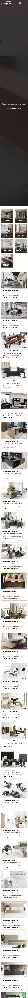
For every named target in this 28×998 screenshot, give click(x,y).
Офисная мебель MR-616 (10, 741)
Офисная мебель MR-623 (10, 950)
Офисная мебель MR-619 (10, 830)
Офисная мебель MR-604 (10, 381)
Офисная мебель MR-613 (10, 651)
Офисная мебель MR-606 (10, 441)
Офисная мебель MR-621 (10, 890)
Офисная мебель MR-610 (10, 561)
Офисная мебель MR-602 (10, 320)
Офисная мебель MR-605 (10, 411)
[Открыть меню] (25, 3)
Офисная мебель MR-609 (10, 531)
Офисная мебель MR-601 (10, 290)
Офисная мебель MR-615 (10, 711)
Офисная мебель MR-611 (10, 591)
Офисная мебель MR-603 (10, 351)
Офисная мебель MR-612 (10, 621)
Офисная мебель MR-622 (10, 920)
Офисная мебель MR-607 (10, 471)
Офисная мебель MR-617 (10, 770)
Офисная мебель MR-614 (10, 681)
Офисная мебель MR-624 (10, 980)
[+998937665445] (20, 3)
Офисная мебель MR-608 (10, 501)
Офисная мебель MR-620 (10, 860)
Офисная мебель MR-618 (10, 800)
